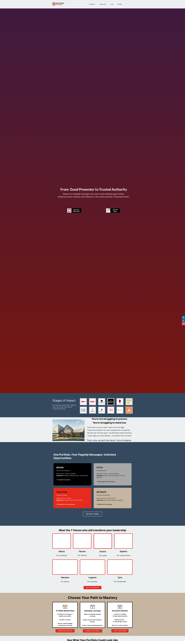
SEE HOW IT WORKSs (92, 514)
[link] (74, 209)
